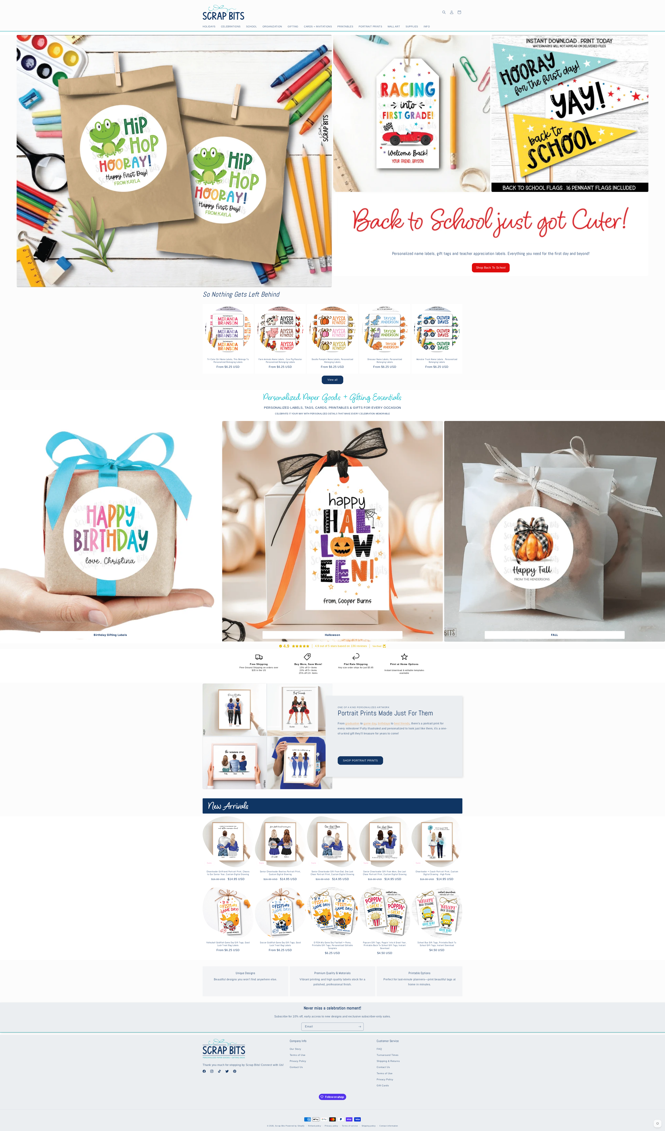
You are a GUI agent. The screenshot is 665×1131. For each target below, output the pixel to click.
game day (369, 723)
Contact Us (296, 1067)
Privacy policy (331, 1126)
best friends (402, 723)
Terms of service (350, 1126)
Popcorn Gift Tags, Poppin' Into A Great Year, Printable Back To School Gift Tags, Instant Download (384, 945)
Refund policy (314, 1126)
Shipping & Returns (388, 1061)
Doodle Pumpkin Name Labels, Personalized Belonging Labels (332, 361)
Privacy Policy (298, 1061)
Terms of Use (297, 1055)
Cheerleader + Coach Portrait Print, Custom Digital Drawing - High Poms (437, 873)
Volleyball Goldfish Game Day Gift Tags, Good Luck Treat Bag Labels (228, 944)
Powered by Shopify (295, 1126)
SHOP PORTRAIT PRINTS (360, 760)
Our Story (295, 1048)
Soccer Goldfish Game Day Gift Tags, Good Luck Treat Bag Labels (280, 944)
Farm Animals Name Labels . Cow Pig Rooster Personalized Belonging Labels (280, 361)
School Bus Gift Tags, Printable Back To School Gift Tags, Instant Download (437, 944)
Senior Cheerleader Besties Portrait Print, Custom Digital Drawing (280, 873)
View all (332, 379)
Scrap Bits (280, 1126)
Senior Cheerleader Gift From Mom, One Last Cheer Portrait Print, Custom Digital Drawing (384, 873)
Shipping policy (369, 1126)
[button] (210, 26)
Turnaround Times (387, 1055)
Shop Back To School (491, 267)
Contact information (388, 1126)
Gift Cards (383, 1085)
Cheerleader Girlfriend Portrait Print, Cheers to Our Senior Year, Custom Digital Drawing (228, 873)
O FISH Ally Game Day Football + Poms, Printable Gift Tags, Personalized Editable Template (332, 945)
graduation (352, 723)
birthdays (384, 723)
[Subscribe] (359, 1027)
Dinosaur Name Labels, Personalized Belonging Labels (384, 361)
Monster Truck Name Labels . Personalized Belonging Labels (436, 361)
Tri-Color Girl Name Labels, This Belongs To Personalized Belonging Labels (228, 361)
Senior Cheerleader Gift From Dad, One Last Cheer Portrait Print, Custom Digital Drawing (332, 873)
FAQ (379, 1048)
